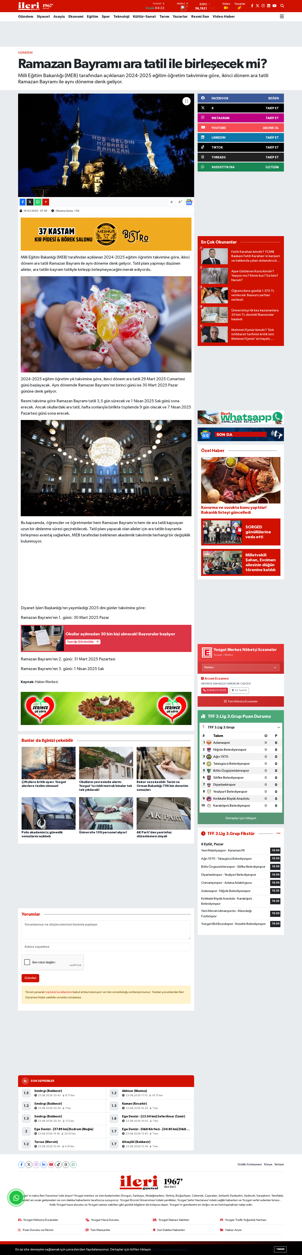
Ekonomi (75, 17)
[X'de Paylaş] (30, 202)
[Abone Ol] (189, 202)
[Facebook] (21, 1164)
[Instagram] (36, 1164)
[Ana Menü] (282, 16)
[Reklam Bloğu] (241, 417)
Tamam (280, 1249)
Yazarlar (180, 17)
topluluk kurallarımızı (59, 992)
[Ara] (282, 6)
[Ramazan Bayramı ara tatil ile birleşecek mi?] (106, 145)
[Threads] (65, 1164)
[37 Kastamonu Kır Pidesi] (106, 234)
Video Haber (224, 17)
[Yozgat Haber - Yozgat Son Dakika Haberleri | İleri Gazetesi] (35, 6)
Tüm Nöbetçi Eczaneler (243, 701)
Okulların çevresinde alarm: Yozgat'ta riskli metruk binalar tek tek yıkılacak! (105, 785)
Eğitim (92, 17)
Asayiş (59, 17)
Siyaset (43, 17)
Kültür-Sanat (144, 17)
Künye (268, 1164)
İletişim (279, 1164)
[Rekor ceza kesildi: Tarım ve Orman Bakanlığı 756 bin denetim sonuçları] (164, 763)
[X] (28, 1164)
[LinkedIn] (43, 1164)
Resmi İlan (200, 17)
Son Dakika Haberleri (171, 1230)
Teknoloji (121, 17)
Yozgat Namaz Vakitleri (173, 1219)
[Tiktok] (58, 1164)
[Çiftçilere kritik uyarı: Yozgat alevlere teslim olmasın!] (49, 763)
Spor (106, 17)
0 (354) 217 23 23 (216, 690)
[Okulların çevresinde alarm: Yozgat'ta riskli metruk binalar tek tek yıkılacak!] (106, 763)
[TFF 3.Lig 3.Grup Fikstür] (278, 833)
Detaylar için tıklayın (241, 818)
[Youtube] (51, 1164)
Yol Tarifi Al (241, 690)
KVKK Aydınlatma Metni (170, 1249)
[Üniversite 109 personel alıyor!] (106, 813)
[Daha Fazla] (45, 202)
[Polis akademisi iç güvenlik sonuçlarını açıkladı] (49, 813)
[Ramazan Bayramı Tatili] (106, 468)
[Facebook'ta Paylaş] (22, 202)
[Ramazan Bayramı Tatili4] (106, 324)
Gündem (25, 17)
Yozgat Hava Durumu (105, 1219)
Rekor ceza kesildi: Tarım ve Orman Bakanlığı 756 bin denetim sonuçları (162, 785)
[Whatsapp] (73, 1164)
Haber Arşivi (233, 1230)
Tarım (164, 17)
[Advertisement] (151, 34)
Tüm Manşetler (100, 1230)
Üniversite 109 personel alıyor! (103, 832)
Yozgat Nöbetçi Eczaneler (40, 1219)
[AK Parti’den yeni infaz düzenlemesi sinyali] (164, 813)
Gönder (30, 978)
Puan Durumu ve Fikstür (38, 1230)
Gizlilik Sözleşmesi (249, 1164)
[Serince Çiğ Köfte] (106, 708)
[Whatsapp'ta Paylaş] (37, 202)
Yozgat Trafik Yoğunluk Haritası (245, 1219)
